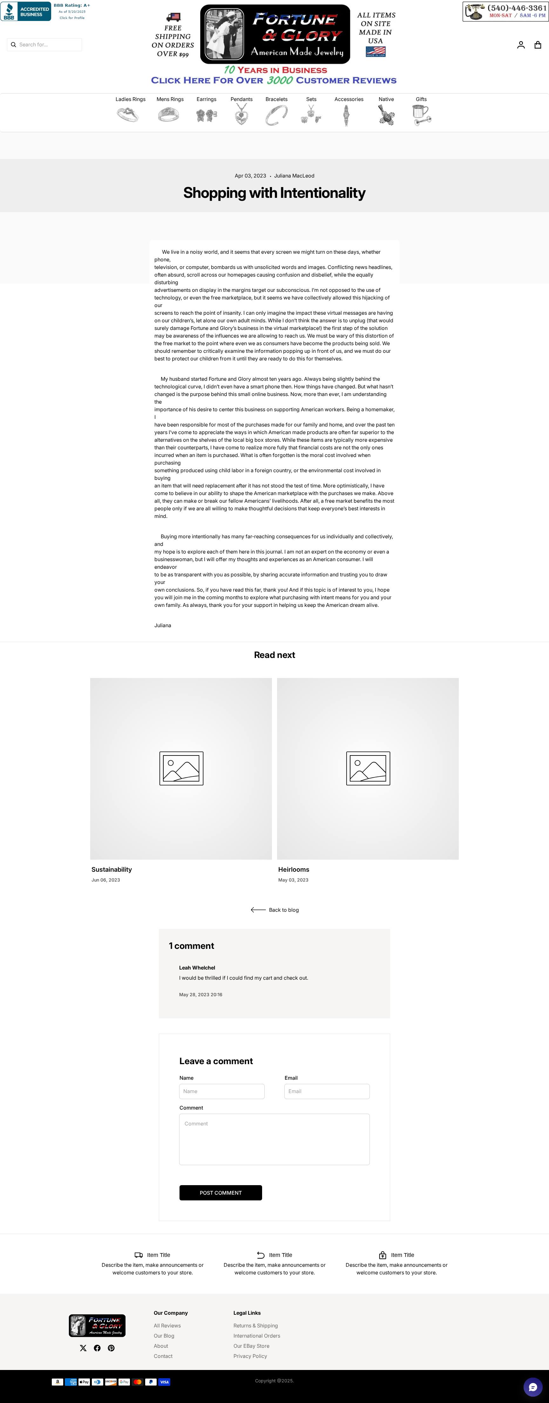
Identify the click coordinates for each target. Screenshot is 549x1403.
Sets (311, 99)
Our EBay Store (251, 1346)
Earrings (206, 99)
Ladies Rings (131, 99)
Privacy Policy (250, 1356)
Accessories (349, 99)
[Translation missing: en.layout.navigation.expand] (131, 115)
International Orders (257, 1336)
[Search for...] (13, 44)
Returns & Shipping (256, 1325)
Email (291, 1078)
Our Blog (164, 1336)
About (161, 1346)
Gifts (421, 99)
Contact (163, 1356)
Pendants (242, 99)
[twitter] (83, 1348)
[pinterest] (111, 1348)
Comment (191, 1107)
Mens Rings (170, 99)
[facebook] (97, 1348)
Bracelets (277, 99)
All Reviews (167, 1325)
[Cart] (538, 45)
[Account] (521, 45)
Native (386, 99)
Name (186, 1078)
